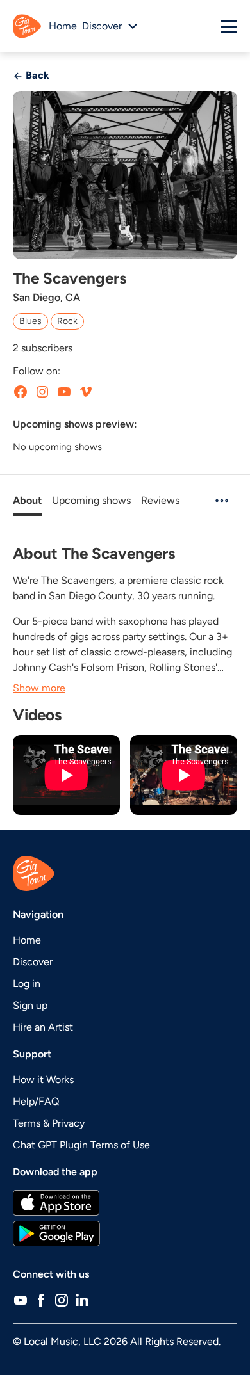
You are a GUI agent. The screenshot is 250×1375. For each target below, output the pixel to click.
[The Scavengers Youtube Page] (64, 391)
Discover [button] (102, 26)
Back (36, 75)
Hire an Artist (43, 1027)
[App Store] (125, 1203)
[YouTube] (20, 1300)
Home (63, 26)
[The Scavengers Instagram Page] (42, 391)
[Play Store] (125, 1233)
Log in (26, 983)
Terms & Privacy (49, 1123)
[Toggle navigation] (229, 26)
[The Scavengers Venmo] (86, 391)
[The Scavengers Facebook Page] (20, 391)
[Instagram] (61, 1300)
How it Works (43, 1079)
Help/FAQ (36, 1101)
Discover (33, 962)
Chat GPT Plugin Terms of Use (81, 1145)
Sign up (30, 1005)
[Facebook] (41, 1300)
